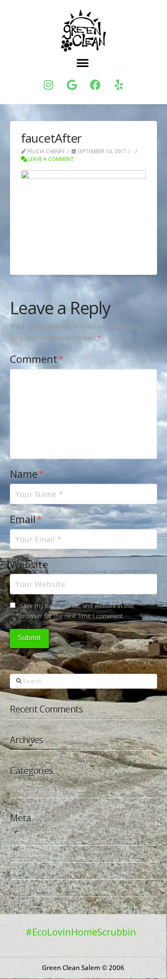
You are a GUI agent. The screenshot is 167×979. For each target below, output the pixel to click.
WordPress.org (36, 888)
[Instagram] (48, 85)
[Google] (72, 85)
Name (27, 474)
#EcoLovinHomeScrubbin (81, 931)
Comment (37, 359)
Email (26, 519)
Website (29, 564)
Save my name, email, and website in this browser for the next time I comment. (77, 611)
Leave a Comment (50, 159)
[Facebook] (95, 85)
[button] (82, 63)
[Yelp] (119, 85)
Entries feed (31, 853)
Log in (24, 836)
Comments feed (37, 870)
